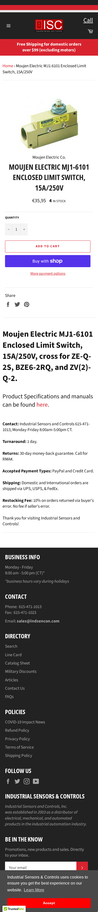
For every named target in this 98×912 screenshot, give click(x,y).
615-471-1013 (30, 607)
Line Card (13, 655)
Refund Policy (17, 730)
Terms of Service (19, 747)
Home (8, 66)
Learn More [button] (34, 890)
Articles (11, 680)
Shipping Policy (18, 756)
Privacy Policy (17, 739)
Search (11, 646)
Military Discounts (20, 672)
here (42, 404)
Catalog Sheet (17, 663)
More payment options (47, 273)
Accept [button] (49, 903)
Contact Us (15, 688)
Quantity (12, 218)
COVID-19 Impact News (25, 722)
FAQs (9, 697)
